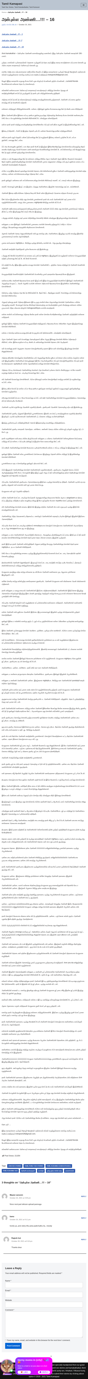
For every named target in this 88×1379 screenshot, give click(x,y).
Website (8, 1300)
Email (8, 1290)
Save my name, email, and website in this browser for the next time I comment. (38, 1340)
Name (8, 1281)
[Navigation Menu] (83, 5)
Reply (83, 1196)
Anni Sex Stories (14, 1166)
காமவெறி (41, 1171)
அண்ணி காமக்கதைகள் (28, 1171)
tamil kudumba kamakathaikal (59, 1166)
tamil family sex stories (34, 1166)
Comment (9, 1310)
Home (4, 12)
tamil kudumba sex (10, 1171)
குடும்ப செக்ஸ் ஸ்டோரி (9, 25)
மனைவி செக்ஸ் (69, 1171)
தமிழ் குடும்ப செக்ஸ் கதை (54, 1171)
